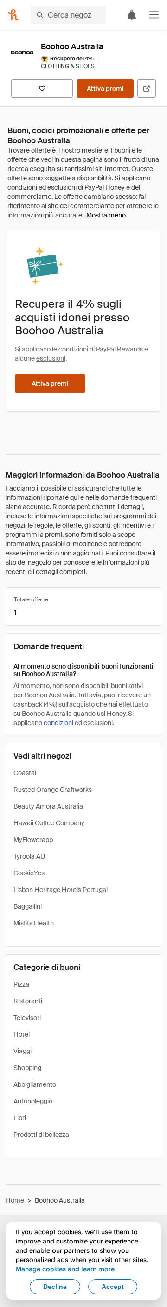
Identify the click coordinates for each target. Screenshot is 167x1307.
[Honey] (13, 15)
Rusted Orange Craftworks (52, 789)
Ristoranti (27, 1001)
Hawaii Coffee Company (48, 823)
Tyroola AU (29, 856)
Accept (113, 1286)
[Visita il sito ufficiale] (146, 88)
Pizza (21, 984)
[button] (154, 15)
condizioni (58, 723)
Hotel (21, 1034)
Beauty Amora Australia (48, 806)
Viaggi (22, 1051)
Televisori (27, 1018)
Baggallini (27, 906)
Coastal (24, 773)
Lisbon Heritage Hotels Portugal (60, 890)
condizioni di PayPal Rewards (100, 349)
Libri (19, 1118)
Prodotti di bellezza (41, 1134)
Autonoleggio (32, 1101)
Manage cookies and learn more (65, 1269)
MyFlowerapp (33, 839)
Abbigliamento (34, 1084)
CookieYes (29, 873)
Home (15, 1200)
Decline (55, 1286)
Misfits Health (33, 923)
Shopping (27, 1068)
